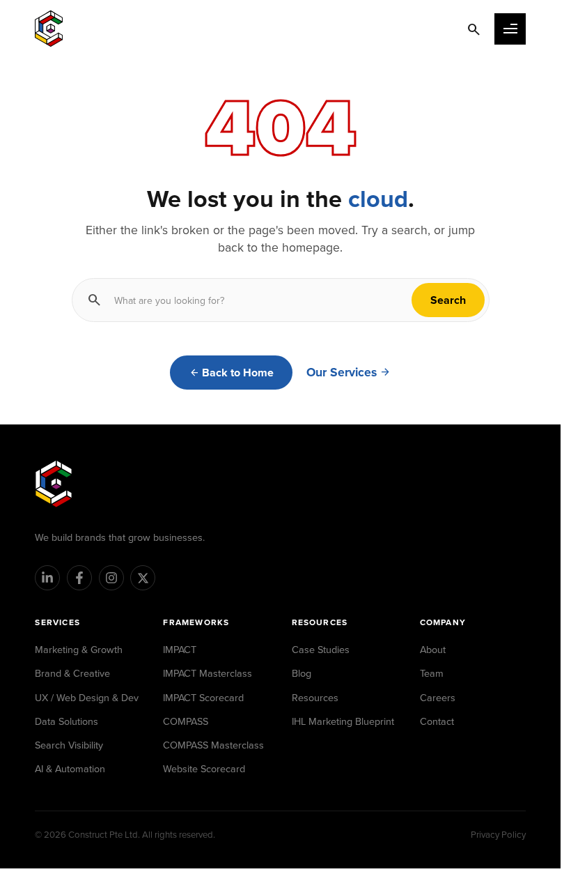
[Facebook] (79, 577)
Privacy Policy (498, 834)
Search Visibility (69, 744)
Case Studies (321, 649)
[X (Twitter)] (142, 577)
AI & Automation (70, 768)
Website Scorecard (204, 768)
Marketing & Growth (79, 649)
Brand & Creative (72, 673)
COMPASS (185, 721)
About (433, 649)
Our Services (341, 372)
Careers (437, 697)
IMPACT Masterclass (207, 673)
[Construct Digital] (53, 483)
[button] (510, 29)
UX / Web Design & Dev (87, 697)
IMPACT (179, 649)
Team (432, 673)
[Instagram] (111, 577)
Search (448, 300)
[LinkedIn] (47, 577)
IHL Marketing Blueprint (343, 721)
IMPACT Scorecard (203, 697)
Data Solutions (66, 721)
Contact (437, 721)
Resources (315, 697)
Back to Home (238, 373)
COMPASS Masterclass (213, 744)
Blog (301, 673)
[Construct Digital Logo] (49, 28)
